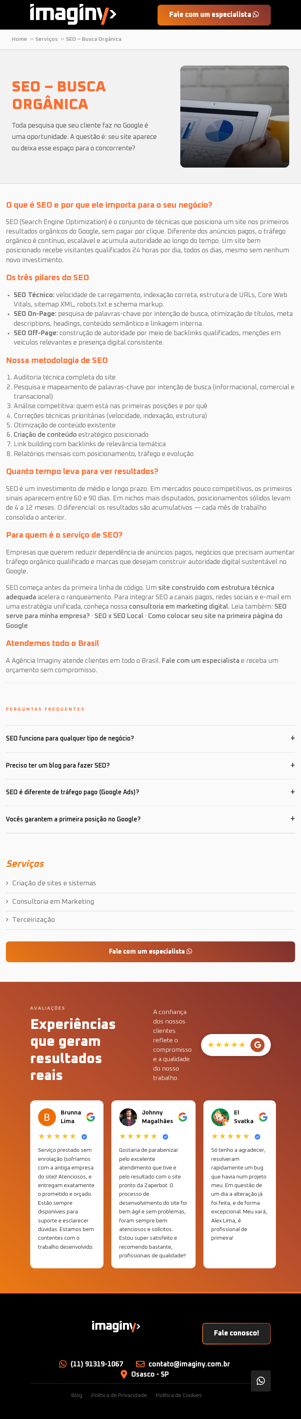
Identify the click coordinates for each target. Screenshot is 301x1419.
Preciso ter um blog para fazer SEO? (58, 765)
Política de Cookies (179, 1395)
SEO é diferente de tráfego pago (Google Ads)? (72, 792)
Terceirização (33, 919)
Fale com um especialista (211, 14)
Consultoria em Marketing (53, 901)
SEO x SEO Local (118, 616)
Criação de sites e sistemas (54, 883)
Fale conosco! (236, 1333)
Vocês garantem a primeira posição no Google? (73, 819)
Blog (76, 1395)
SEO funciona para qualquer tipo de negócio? (70, 738)
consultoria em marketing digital (178, 607)
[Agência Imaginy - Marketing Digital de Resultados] (73, 14)
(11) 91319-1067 (97, 1364)
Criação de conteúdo (45, 435)
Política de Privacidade (119, 1395)
